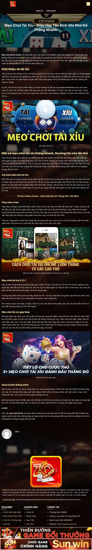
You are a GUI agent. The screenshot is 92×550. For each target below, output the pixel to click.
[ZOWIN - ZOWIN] (13, 4)
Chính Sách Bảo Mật (12, 512)
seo (59, 37)
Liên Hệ (6, 524)
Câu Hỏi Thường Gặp (12, 520)
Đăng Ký (30, 512)
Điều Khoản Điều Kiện (12, 516)
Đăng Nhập (31, 516)
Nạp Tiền (30, 520)
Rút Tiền (29, 524)
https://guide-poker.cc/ (67, 524)
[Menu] (88, 4)
